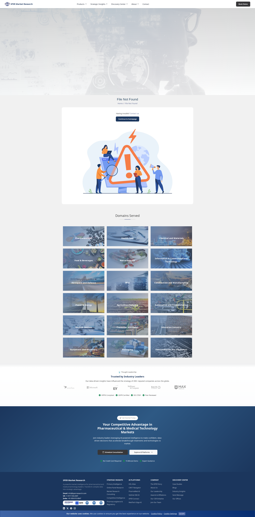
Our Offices (177, 499)
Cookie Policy (156, 513)
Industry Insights (179, 491)
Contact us (134, 113)
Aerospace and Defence (83, 272)
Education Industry (171, 316)
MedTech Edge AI (135, 502)
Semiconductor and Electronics (171, 338)
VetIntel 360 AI (134, 495)
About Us (154, 488)
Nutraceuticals (127, 249)
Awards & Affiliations (158, 495)
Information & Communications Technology (171, 259)
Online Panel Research (115, 488)
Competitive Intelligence (116, 498)
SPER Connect (134, 499)
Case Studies (177, 484)
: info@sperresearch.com (74, 493)
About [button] (134, 4)
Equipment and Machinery (83, 338)
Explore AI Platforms (142, 452)
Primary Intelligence (114, 484)
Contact (146, 4)
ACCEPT (181, 514)
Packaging (127, 338)
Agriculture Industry (127, 294)
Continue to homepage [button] (127, 119)
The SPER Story (156, 484)
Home (120, 103)
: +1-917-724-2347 (70, 496)
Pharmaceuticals (84, 227)
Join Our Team (156, 502)
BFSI (127, 272)
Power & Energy (83, 294)
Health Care (127, 227)
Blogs (175, 488)
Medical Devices (83, 316)
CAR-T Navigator (135, 488)
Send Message (178, 495)
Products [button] (81, 4)
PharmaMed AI (134, 491)
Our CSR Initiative (157, 499)
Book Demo (243, 4)
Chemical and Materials (171, 227)
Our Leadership (156, 491)
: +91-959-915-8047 (72, 498)
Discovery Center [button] (118, 4)
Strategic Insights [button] (98, 4)
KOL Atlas (132, 484)
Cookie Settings (170, 513)
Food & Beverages (84, 249)
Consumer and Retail (127, 316)
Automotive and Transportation (171, 294)
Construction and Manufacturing (171, 280)
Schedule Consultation (114, 452)
